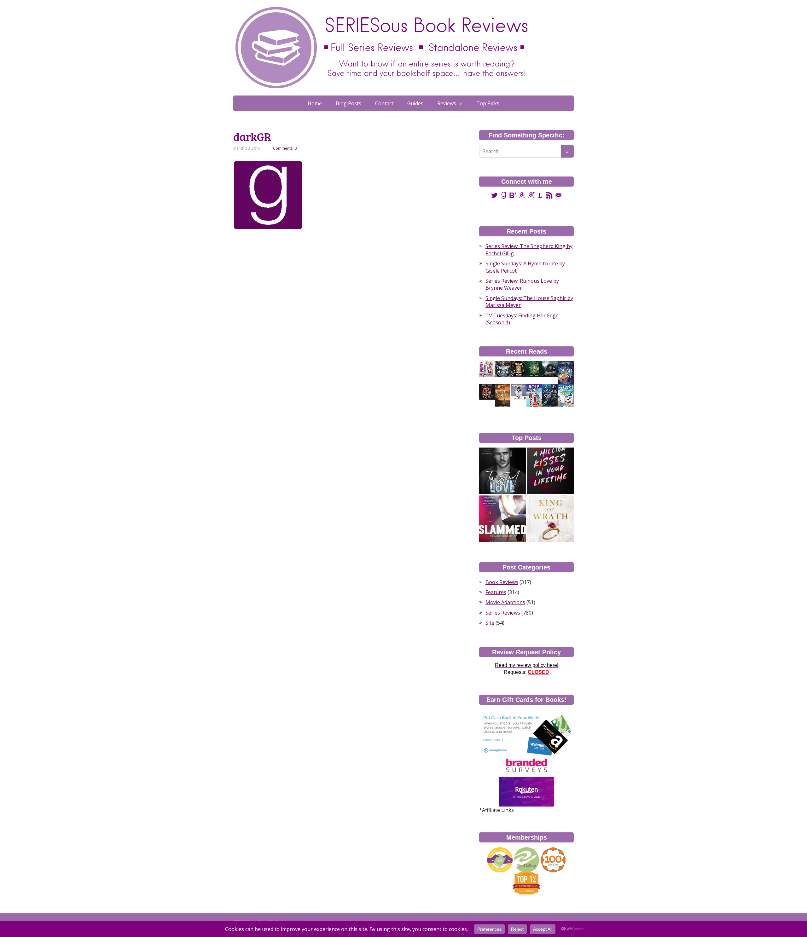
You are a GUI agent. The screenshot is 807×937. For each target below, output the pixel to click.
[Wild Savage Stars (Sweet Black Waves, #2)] (550, 395)
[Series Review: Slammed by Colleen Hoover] (502, 518)
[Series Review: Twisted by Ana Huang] (502, 471)
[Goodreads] (504, 195)
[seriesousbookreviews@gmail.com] (558, 195)
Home (315, 103)
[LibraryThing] (540, 195)
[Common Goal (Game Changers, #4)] (566, 395)
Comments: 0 (285, 148)
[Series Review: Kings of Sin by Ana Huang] (550, 518)
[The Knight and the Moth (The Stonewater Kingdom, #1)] (503, 368)
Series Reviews (502, 612)
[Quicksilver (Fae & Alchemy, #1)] (550, 368)
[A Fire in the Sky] (487, 391)
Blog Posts (348, 103)
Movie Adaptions (505, 602)
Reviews (446, 103)
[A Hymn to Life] (518, 391)
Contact (384, 103)
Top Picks (487, 103)
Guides (415, 103)
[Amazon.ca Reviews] (531, 195)
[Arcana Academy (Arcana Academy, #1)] (518, 368)
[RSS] (549, 195)
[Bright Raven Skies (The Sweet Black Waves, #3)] (502, 395)
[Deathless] (534, 368)
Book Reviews (501, 582)
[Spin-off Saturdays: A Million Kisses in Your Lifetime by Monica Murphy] (550, 471)
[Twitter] (494, 195)
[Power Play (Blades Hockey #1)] (487, 368)
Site (489, 622)
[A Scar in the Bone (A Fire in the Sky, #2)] (566, 372)
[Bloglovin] (513, 195)
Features (495, 592)
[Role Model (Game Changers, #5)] (534, 395)
